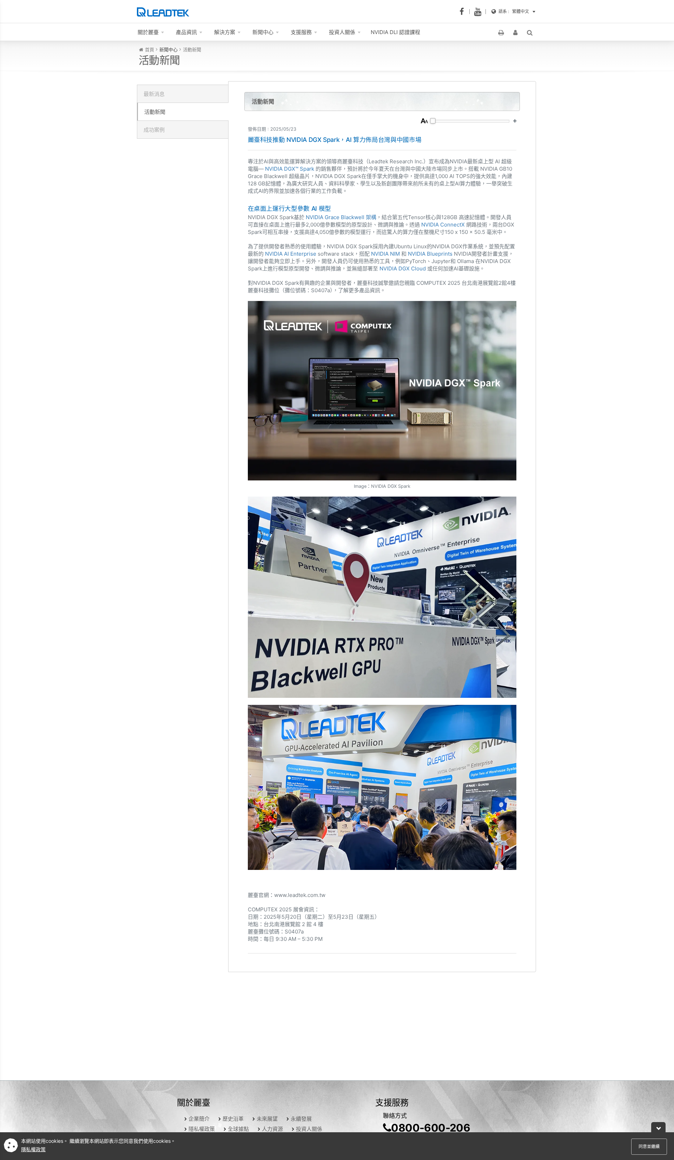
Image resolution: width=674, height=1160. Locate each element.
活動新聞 (154, 112)
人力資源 (272, 1129)
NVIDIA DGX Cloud (402, 268)
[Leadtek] (165, 11)
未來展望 (267, 1118)
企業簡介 (199, 1118)
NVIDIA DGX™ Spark (289, 168)
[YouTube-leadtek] (480, 11)
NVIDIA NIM (385, 253)
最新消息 (154, 94)
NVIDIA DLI (395, 32)
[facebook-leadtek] (464, 11)
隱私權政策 (202, 1129)
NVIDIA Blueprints (430, 253)
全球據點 (238, 1129)
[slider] (433, 121)
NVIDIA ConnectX (443, 224)
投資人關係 (309, 1129)
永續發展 (301, 1118)
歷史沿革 (233, 1118)
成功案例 (154, 129)
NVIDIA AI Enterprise (290, 253)
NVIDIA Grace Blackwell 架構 (341, 217)
